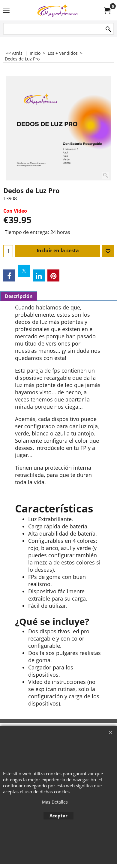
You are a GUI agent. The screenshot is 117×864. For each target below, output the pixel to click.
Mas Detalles (55, 802)
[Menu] (6, 11)
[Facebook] (9, 275)
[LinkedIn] (39, 275)
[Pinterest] (53, 275)
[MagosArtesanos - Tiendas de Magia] (57, 10)
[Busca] (108, 29)
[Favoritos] (108, 251)
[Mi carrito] (106, 10)
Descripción (19, 296)
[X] (24, 271)
